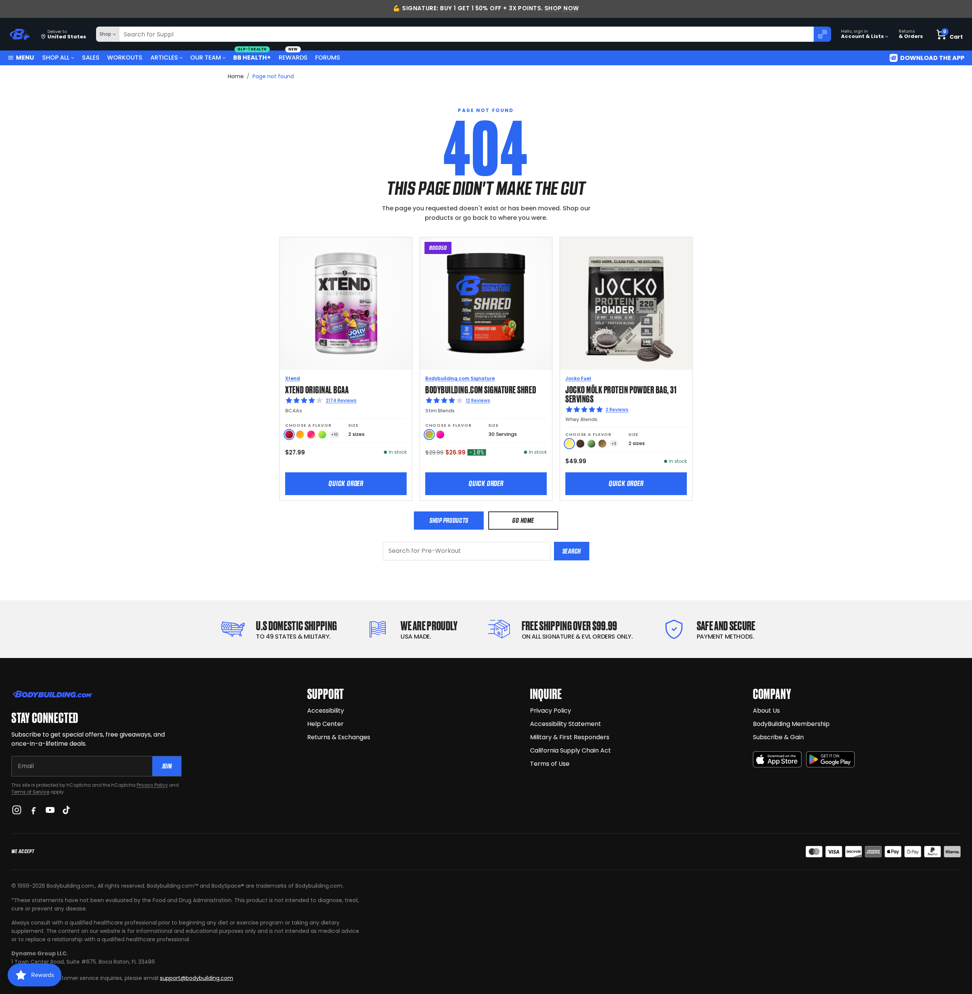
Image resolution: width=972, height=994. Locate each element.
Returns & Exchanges (338, 737)
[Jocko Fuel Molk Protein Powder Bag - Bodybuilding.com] (626, 303)
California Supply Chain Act (570, 750)
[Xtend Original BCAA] (346, 303)
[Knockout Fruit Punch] (311, 435)
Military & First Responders (569, 737)
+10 (334, 434)
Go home (523, 520)
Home (236, 76)
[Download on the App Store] (777, 759)
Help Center (325, 723)
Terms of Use (550, 763)
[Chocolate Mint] (591, 444)
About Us (766, 710)
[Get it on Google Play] (830, 759)
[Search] (822, 34)
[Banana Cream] (569, 444)
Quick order (345, 483)
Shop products (448, 520)
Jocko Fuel (578, 378)
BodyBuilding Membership (791, 723)
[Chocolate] (580, 444)
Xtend (292, 378)
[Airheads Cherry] (289, 435)
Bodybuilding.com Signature (460, 378)
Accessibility (325, 710)
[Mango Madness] (300, 435)
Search (571, 551)
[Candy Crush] (440, 435)
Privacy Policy (152, 785)
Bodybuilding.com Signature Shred (480, 389)
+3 (613, 444)
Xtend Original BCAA (317, 389)
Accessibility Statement (565, 723)
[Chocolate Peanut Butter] (602, 444)
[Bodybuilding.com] (19, 34)
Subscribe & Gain (778, 737)
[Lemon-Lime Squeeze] (322, 435)
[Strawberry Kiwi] (429, 435)
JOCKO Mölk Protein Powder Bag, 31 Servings (620, 393)
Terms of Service (30, 792)
